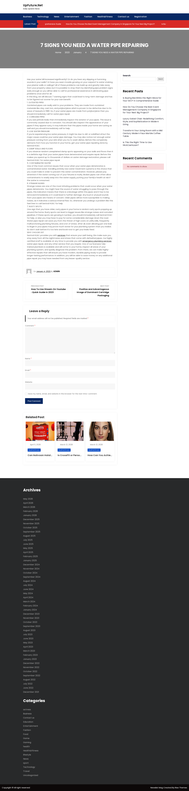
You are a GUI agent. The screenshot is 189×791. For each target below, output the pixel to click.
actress (27, 709)
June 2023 (28, 638)
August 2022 (29, 679)
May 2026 (28, 498)
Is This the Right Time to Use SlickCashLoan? (137, 144)
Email (28, 370)
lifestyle (27, 754)
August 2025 (29, 535)
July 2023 (27, 634)
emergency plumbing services (97, 241)
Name (28, 358)
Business (27, 16)
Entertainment (71, 16)
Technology (43, 16)
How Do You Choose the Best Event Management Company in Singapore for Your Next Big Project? (101, 24)
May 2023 (28, 642)
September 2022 (31, 675)
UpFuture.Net (33, 5)
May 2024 (28, 593)
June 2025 (28, 544)
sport (26, 762)
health (26, 746)
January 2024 (30, 609)
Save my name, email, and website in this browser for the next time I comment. (62, 394)
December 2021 (31, 691)
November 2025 (31, 523)
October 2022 (30, 671)
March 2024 (29, 601)
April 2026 (28, 502)
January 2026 (30, 515)
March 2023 (29, 650)
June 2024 (28, 589)
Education (28, 721)
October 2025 (30, 527)
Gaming (27, 742)
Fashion (88, 16)
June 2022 (28, 687)
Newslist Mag (156, 787)
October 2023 (30, 622)
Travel (26, 771)
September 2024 (31, 576)
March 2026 (29, 507)
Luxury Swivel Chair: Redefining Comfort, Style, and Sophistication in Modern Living (143, 121)
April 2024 (28, 597)
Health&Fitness (105, 16)
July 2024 (28, 585)
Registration (140, 16)
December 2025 (31, 519)
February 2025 (30, 556)
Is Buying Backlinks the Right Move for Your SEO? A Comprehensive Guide (142, 99)
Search (126, 75)
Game (26, 738)
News (56, 16)
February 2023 (30, 654)
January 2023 (30, 659)
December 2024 (31, 564)
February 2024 (30, 605)
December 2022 (31, 663)
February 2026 (30, 511)
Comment (30, 326)
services (61, 235)
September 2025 (31, 531)
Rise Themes (181, 787)
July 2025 (28, 539)
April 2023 (28, 646)
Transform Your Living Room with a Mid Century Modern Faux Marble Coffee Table (142, 133)
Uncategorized (30, 775)
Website (28, 382)
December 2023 (31, 613)
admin (56, 271)
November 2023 (31, 618)
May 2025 (28, 548)
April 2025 (28, 552)
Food (25, 734)
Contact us (123, 16)
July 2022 (27, 683)
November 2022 (31, 667)
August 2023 (29, 630)
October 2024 (30, 572)
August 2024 (29, 581)
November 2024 (31, 568)
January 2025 (30, 560)
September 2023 (31, 626)
